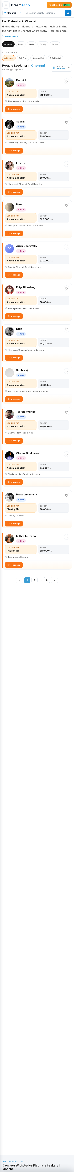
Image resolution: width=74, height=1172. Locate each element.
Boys (20, 44)
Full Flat (23, 58)
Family (43, 44)
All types (8, 58)
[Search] (68, 13)
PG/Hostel (55, 58)
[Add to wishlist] (66, 81)
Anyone (8, 44)
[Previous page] (19, 580)
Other (55, 44)
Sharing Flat (38, 58)
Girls (31, 44)
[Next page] (54, 580)
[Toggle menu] (6, 5)
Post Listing (59, 5)
